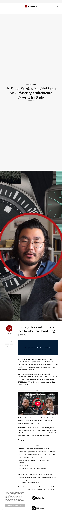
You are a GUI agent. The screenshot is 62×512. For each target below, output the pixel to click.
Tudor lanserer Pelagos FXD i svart (31, 457)
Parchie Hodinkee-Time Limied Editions (32, 468)
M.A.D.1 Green (24, 465)
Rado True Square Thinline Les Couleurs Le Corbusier (37, 452)
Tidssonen (9, 333)
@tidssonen (22, 482)
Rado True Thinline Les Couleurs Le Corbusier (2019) (37, 454)
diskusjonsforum (31, 477)
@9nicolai (29, 482)
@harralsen (39, 482)
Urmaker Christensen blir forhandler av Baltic (34, 449)
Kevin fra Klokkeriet (27, 370)
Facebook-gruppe (47, 477)
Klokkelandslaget (31, 84)
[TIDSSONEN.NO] (31, 6)
